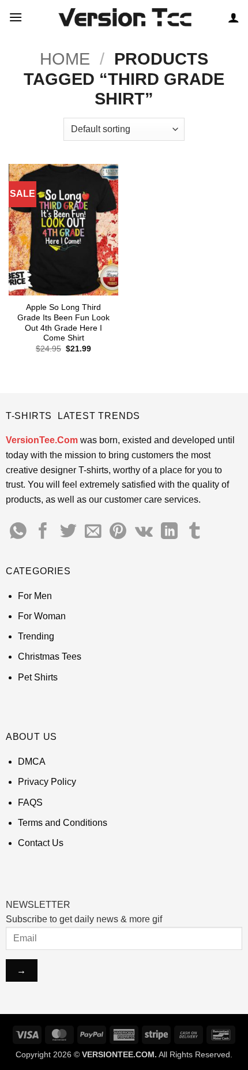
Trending (36, 636)
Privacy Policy (47, 782)
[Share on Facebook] (43, 532)
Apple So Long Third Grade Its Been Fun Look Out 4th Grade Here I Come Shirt (63, 322)
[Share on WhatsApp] (18, 532)
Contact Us (40, 843)
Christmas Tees (49, 656)
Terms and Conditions (62, 823)
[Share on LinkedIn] (169, 532)
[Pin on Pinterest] (118, 532)
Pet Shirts (38, 677)
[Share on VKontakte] (144, 532)
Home (65, 59)
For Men (35, 596)
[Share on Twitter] (68, 532)
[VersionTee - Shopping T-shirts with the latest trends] (124, 17)
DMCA (32, 761)
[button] (15, 17)
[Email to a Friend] (93, 532)
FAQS (30, 802)
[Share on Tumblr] (194, 532)
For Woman (42, 616)
